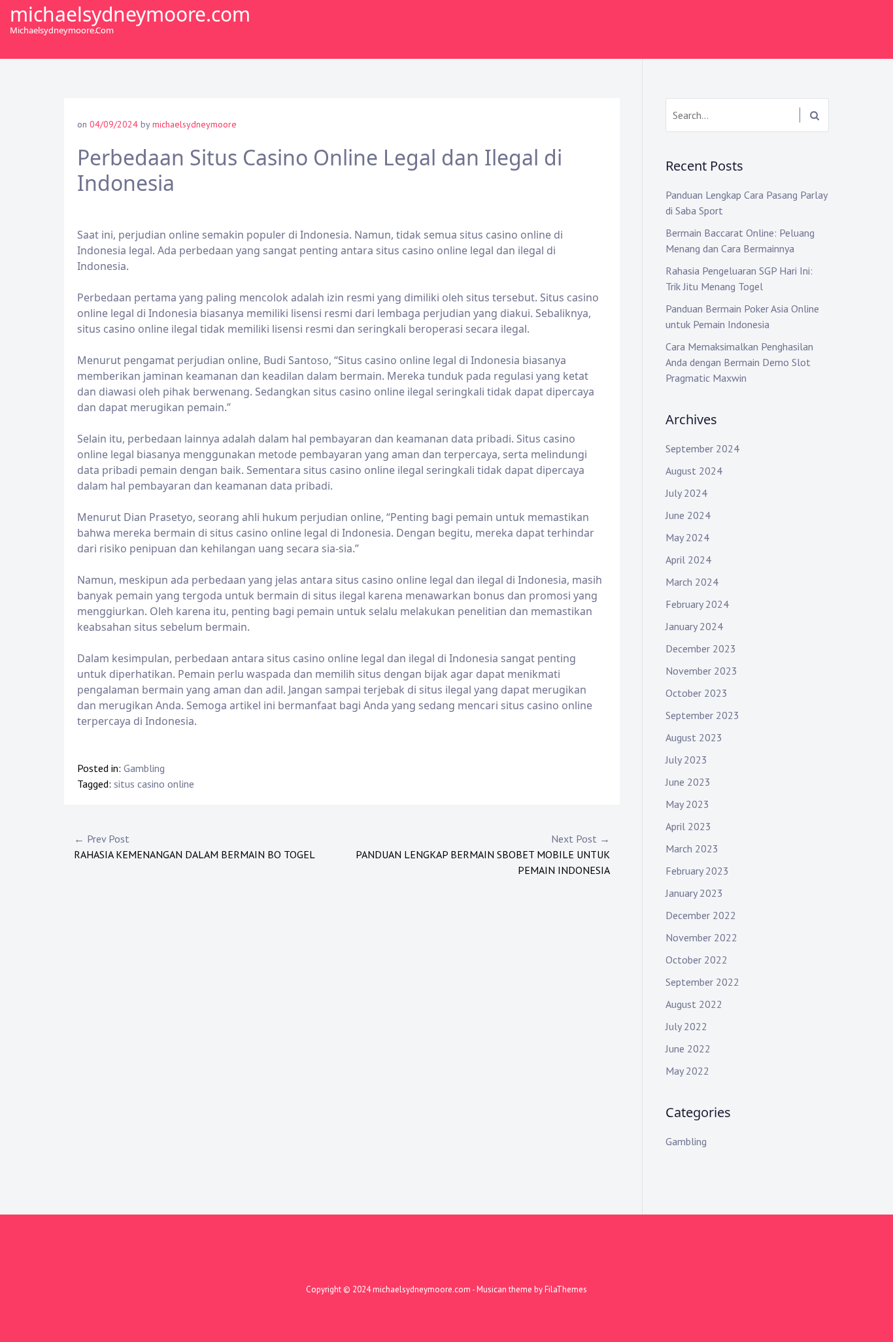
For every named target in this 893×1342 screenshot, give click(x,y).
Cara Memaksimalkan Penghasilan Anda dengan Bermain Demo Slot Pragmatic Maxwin (739, 362)
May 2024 (687, 537)
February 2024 (697, 604)
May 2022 (687, 1070)
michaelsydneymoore (194, 124)
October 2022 (697, 959)
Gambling (144, 768)
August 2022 (694, 1004)
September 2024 (702, 448)
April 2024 (688, 559)
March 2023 (692, 848)
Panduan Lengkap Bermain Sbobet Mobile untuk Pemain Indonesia (483, 854)
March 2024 (692, 581)
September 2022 (702, 981)
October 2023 (697, 692)
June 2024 (688, 515)
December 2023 (701, 648)
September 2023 (702, 715)
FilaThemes (566, 1289)
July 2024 (686, 492)
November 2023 (701, 670)
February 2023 (697, 870)
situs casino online (154, 783)
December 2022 (701, 915)
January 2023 (694, 892)
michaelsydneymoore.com (130, 14)
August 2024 (694, 470)
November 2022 (701, 937)
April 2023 (688, 826)
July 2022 (686, 1026)
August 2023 (694, 737)
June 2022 (688, 1048)
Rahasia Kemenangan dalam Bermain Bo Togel (194, 846)
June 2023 (688, 781)
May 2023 (687, 804)
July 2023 (686, 759)
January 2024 (694, 626)
